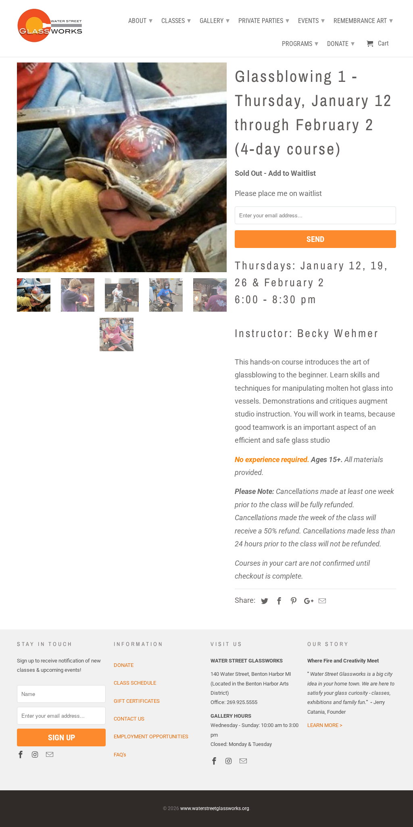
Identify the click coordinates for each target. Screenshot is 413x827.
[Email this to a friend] (321, 601)
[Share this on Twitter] (263, 601)
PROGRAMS (300, 43)
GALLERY (214, 20)
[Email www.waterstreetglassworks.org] (50, 754)
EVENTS (311, 20)
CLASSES (176, 20)
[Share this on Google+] (306, 601)
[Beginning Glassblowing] (122, 167)
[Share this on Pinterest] (292, 601)
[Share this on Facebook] (277, 601)
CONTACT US (129, 719)
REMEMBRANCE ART (363, 20)
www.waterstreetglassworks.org (214, 808)
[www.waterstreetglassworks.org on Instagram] (35, 754)
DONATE (123, 665)
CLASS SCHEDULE (135, 683)
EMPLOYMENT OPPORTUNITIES (151, 736)
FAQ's (120, 755)
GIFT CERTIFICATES (137, 701)
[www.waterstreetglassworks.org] (52, 24)
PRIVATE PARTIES (263, 20)
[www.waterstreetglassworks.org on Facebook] (21, 754)
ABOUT (140, 20)
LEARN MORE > (324, 725)
